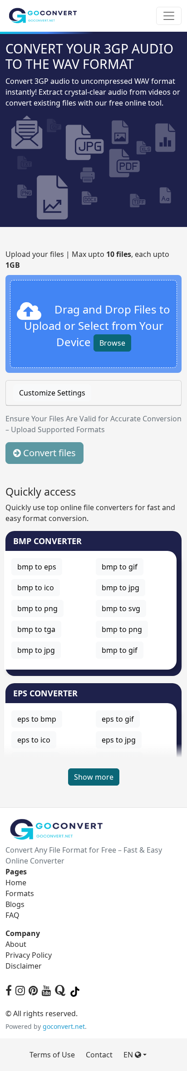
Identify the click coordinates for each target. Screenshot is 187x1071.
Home (15, 883)
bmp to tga (36, 629)
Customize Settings (52, 393)
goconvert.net (64, 1026)
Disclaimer (23, 966)
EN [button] (129, 1055)
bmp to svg (121, 608)
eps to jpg (119, 740)
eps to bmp (36, 719)
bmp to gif (120, 567)
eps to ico (33, 740)
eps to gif (118, 719)
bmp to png (37, 608)
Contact (99, 1055)
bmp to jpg (120, 588)
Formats (19, 893)
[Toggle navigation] (169, 16)
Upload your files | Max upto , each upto (87, 259)
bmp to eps (36, 567)
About (15, 944)
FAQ (12, 915)
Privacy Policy (28, 955)
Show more (93, 777)
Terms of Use (52, 1055)
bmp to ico (35, 588)
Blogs (15, 904)
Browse (112, 343)
